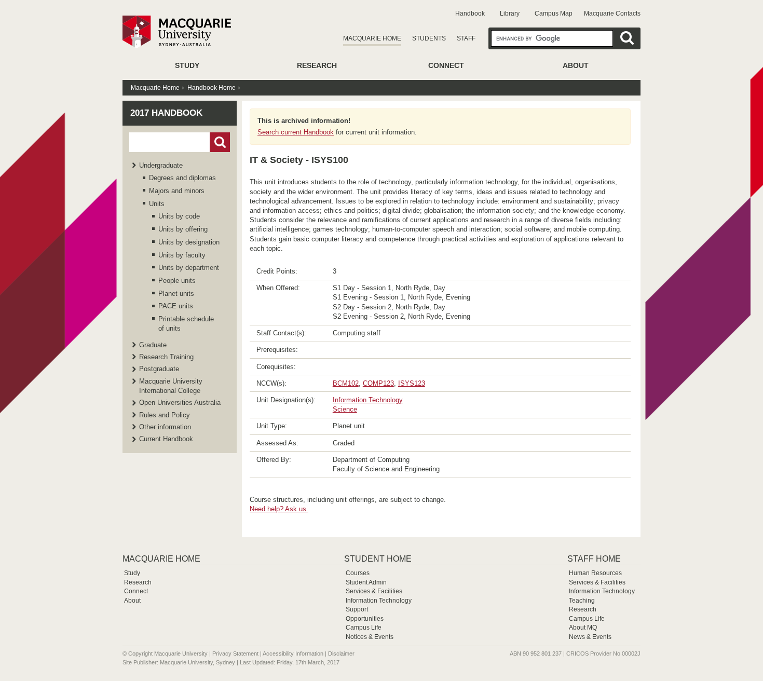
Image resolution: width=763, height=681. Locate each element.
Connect (446, 65)
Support (357, 609)
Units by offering (183, 229)
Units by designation (189, 242)
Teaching (582, 600)
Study (187, 65)
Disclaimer (341, 653)
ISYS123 (411, 383)
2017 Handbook (166, 113)
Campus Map (554, 13)
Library (510, 13)
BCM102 (346, 383)
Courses (358, 573)
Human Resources (595, 573)
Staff (466, 38)
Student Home (378, 558)
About (576, 65)
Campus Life (364, 627)
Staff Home (594, 558)
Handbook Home (211, 88)
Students (429, 38)
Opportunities (365, 618)
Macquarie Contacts (612, 13)
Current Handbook (166, 439)
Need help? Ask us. (279, 509)
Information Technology (368, 400)
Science (345, 409)
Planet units (176, 293)
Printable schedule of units (186, 323)
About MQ (583, 627)
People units (177, 280)
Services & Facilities (374, 591)
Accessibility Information (293, 653)
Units (157, 204)
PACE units (175, 306)
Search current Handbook (295, 132)
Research (317, 65)
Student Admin (366, 582)
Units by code (179, 216)
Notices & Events (369, 637)
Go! (220, 142)
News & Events (590, 637)
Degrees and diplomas (182, 178)
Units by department (188, 267)
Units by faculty (182, 255)
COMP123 (378, 383)
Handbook (470, 13)
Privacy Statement (235, 653)
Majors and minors (177, 191)
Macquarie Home (372, 38)
